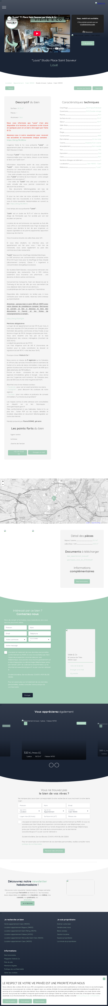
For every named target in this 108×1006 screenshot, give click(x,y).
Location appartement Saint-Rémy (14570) (20, 931)
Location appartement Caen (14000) (18, 941)
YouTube (11, 394)
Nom (32, 628)
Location (8, 83)
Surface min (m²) (50, 816)
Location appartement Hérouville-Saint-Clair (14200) (23, 938)
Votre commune (12, 640)
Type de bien (47, 810)
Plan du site (8, 962)
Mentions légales (10, 966)
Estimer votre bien (64, 924)
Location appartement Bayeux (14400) (18, 927)
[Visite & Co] (100, 7)
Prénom (9, 628)
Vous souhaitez (34, 638)
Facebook (12, 387)
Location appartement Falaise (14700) (18, 934)
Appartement (19, 83)
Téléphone (34, 634)
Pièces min (72, 816)
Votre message (12, 646)
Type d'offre (23, 810)
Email (8, 634)
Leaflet (88, 523)
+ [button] (3, 481)
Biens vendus (62, 931)
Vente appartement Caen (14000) (17, 924)
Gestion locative (63, 934)
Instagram (12, 389)
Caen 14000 (29, 83)
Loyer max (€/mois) (27, 816)
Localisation (71, 810)
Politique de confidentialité (14, 969)
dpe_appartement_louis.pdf (77, 556)
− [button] (3, 484)
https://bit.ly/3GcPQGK (15, 318)
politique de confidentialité (32, 844)
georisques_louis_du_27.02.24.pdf (80, 560)
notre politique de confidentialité (88, 996)
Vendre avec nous (64, 927)
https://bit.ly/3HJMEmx (19, 204)
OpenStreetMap (96, 523)
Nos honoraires (10, 955)
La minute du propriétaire (66, 941)
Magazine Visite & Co (12, 959)
